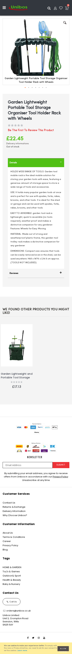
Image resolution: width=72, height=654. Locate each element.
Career (7, 541)
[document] (36, 648)
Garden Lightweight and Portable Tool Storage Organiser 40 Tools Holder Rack (17, 376)
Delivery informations (17, 143)
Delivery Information (14, 511)
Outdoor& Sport (12, 575)
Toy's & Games (11, 571)
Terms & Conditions (14, 537)
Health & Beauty (12, 580)
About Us (8, 532)
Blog (5, 549)
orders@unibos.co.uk (18, 610)
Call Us (13, 601)
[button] (64, 25)
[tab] (36, 162)
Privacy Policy (60, 476)
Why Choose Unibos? (15, 515)
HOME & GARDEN (12, 567)
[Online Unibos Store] (18, 8)
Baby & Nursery (11, 584)
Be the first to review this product (31, 130)
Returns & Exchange (14, 507)
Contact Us (9, 502)
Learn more (22, 651)
